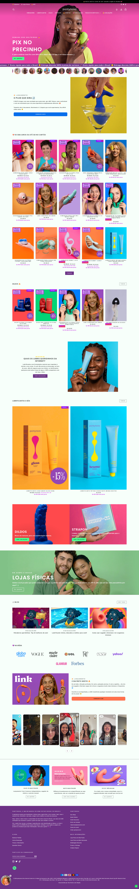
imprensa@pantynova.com (77, 824)
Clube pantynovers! (75, 830)
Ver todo (121, 602)
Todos (69, 273)
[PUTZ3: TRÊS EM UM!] (108, 775)
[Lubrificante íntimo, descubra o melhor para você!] (69, 618)
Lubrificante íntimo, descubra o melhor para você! (69, 633)
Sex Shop (73, 814)
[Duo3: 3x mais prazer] (30, 775)
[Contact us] (136, 886)
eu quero (31, 796)
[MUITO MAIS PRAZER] (69, 775)
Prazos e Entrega (75, 845)
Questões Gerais (16, 845)
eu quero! (108, 796)
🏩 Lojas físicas (25, 4)
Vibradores (31, 13)
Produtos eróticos (92, 13)
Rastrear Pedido (16, 837)
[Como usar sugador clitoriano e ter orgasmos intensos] (108, 618)
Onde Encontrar (74, 819)
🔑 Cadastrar (15, 4)
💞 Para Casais (78, 13)
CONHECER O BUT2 (40, 114)
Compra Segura (74, 847)
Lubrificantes (41, 13)
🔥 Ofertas (67, 13)
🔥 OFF (33, 4)
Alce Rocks (71, 882)
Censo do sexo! (74, 827)
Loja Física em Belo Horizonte (78, 840)
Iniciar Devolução (17, 840)
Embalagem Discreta (76, 842)
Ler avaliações (69, 796)
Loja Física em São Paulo (77, 837)
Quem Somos (74, 817)
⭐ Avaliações (107, 13)
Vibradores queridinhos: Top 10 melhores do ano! (31, 633)
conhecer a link (98, 698)
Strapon (58, 13)
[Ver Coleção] (41, 524)
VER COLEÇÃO (40, 376)
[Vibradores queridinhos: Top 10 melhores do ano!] (30, 618)
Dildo (51, 13)
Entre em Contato (75, 822)
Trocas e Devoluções (18, 842)
